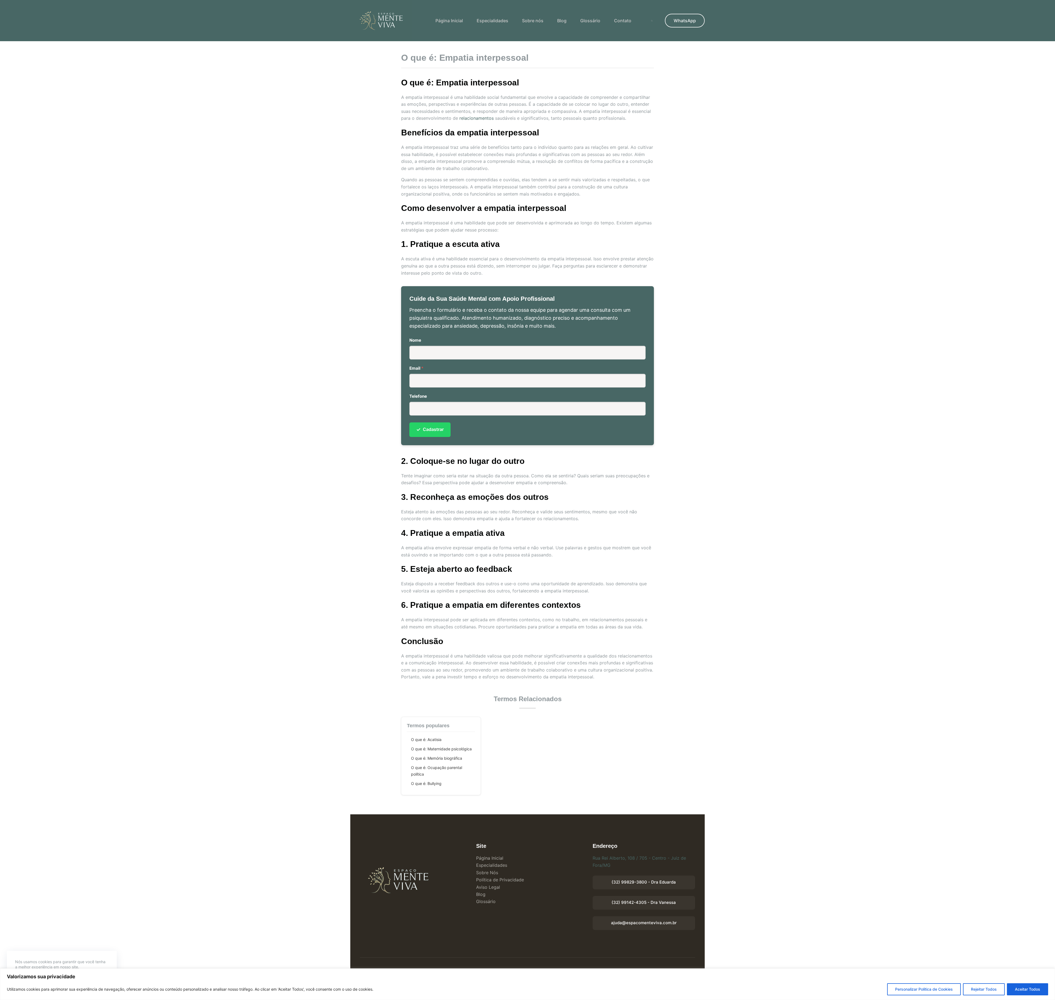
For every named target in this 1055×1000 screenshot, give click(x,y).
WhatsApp (685, 20)
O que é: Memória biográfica (436, 758)
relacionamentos (476, 118)
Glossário (590, 20)
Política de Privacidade (500, 879)
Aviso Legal (488, 887)
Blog (562, 20)
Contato (622, 20)
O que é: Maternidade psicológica (441, 748)
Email (416, 368)
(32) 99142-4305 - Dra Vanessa (644, 902)
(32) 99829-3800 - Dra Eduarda (644, 882)
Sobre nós (532, 20)
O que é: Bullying (426, 783)
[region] (527, 984)
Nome (415, 340)
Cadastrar (430, 429)
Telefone (418, 396)
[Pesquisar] (652, 20)
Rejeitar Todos (984, 989)
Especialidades (492, 20)
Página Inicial (449, 20)
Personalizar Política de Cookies (924, 989)
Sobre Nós (487, 872)
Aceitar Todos (1027, 989)
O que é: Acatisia (426, 739)
